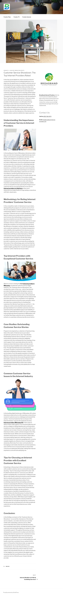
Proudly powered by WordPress (11, 592)
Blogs (8, 566)
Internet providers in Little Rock (13, 188)
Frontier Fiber (7, 17)
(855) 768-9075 (47, 116)
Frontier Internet (26, 17)
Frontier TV (17, 17)
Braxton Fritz (19, 70)
